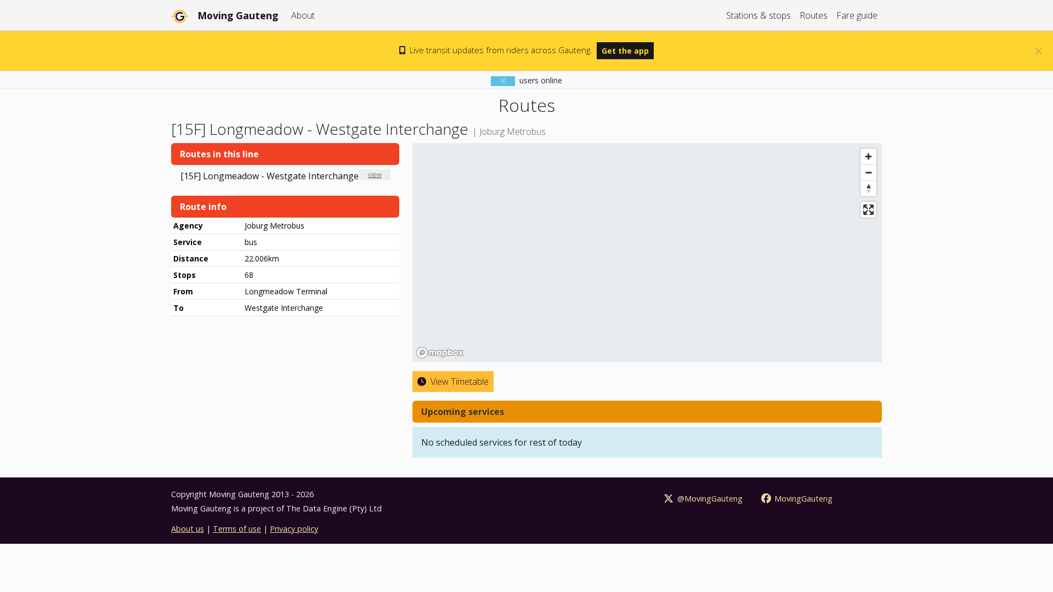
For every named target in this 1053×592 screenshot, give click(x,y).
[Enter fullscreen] (868, 210)
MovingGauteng (802, 498)
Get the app (625, 50)
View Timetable (458, 381)
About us (187, 528)
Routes (814, 15)
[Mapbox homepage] (440, 352)
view (375, 174)
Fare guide (857, 15)
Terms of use (237, 528)
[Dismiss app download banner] (1039, 51)
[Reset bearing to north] (868, 188)
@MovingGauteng (709, 498)
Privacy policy (294, 528)
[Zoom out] (868, 172)
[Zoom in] (868, 156)
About (303, 15)
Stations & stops (758, 15)
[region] (647, 252)
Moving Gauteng (237, 15)
